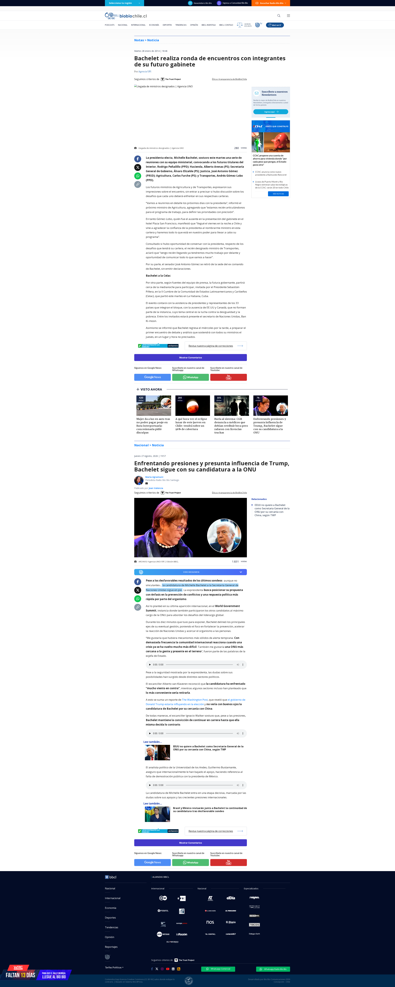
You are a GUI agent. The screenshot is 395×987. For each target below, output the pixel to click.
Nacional (122, 25)
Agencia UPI (144, 72)
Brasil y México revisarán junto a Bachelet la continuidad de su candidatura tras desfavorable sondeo (210, 810)
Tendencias (180, 25)
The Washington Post (195, 699)
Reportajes (111, 947)
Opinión (194, 25)
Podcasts (109, 25)
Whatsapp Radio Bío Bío (275, 969)
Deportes (167, 25)
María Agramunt (154, 476)
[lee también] (158, 752)
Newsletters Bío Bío (203, 3)
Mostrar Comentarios (190, 357)
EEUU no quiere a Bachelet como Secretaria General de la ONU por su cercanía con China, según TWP (208, 748)
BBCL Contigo (226, 25)
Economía (154, 25)
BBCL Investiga (209, 25)
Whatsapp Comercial (220, 968)
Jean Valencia (156, 488)
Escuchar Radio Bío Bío (271, 3)
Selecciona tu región (120, 3)
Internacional (138, 25)
